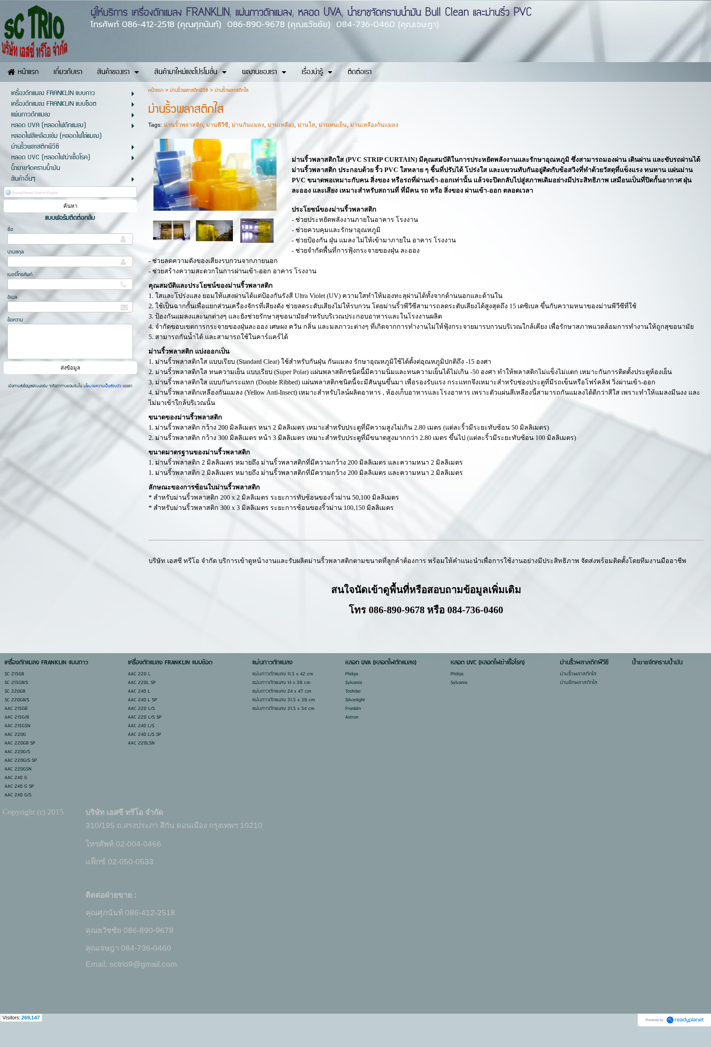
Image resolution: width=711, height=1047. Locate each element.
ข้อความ (15, 320)
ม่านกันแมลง (248, 124)
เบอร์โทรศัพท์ (20, 274)
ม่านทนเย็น (332, 124)
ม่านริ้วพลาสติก (183, 124)
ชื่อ (10, 229)
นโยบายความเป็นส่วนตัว (102, 386)
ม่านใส (306, 124)
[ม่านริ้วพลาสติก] (214, 173)
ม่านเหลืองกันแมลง (374, 124)
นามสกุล (15, 252)
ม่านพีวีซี (217, 124)
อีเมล (12, 297)
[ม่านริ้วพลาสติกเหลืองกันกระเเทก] (171, 229)
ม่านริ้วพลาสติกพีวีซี (189, 90)
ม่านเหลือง (280, 124)
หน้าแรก (155, 90)
